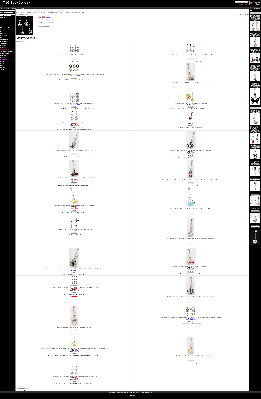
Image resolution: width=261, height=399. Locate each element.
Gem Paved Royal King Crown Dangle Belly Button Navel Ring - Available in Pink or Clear (74, 122)
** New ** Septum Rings (5, 49)
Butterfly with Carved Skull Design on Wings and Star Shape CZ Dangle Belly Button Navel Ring (255, 51)
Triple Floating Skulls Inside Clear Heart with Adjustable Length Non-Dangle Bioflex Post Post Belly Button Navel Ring (255, 227)
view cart (242, 4)
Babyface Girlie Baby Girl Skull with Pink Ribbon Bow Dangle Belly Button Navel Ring (255, 35)
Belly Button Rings (22, 10)
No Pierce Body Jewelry (5, 53)
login (240, 4)
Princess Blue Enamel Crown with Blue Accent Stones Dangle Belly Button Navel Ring (190, 208)
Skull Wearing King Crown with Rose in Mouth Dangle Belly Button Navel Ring (74, 150)
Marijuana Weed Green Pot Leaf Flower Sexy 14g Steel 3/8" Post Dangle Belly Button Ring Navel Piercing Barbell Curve (255, 210)
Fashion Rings (3, 55)
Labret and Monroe (4, 33)
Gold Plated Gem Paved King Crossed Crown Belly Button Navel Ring (190, 103)
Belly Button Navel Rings (5, 27)
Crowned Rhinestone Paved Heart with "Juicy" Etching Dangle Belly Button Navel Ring (74, 54)
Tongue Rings (3, 29)
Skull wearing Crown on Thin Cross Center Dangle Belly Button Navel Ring (74, 229)
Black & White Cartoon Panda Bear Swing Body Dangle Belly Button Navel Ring (255, 147)
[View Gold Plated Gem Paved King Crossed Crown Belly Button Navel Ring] (190, 107)
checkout (246, 4)
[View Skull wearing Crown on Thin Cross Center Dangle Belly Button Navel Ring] (74, 233)
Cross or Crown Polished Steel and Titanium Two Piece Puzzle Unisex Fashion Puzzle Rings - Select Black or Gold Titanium (74, 74)
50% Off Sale (2, 17)
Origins (1, 65)
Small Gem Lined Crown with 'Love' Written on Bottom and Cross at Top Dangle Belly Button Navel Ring (190, 238)
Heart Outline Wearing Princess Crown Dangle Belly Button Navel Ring (74, 327)
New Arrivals (2, 21)
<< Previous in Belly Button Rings (22, 14)
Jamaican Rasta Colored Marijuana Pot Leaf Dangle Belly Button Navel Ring (255, 111)
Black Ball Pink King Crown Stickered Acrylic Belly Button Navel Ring (190, 122)
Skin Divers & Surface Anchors (6, 51)
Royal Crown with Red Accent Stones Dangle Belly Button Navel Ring (190, 266)
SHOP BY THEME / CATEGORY (241, 6)
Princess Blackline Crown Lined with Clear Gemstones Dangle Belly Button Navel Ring (190, 150)
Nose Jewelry (3, 31)
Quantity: (41, 22)
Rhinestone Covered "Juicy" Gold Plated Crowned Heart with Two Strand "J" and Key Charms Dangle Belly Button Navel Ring (191, 317)
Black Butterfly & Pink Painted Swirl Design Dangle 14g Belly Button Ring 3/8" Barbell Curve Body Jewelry (255, 85)
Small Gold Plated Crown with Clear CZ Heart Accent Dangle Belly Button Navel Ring (191, 355)
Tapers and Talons (4, 43)
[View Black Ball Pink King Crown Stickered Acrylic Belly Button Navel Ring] (190, 126)
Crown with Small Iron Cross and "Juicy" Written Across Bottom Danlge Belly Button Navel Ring (191, 54)
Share (41, 24)
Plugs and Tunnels (4, 41)
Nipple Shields (3, 47)
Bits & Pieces (3, 57)
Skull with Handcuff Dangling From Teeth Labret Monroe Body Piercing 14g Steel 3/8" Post (255, 163)
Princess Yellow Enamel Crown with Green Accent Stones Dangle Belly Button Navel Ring (74, 205)
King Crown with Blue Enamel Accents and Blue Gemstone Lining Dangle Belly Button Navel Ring (190, 296)
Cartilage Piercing (4, 39)
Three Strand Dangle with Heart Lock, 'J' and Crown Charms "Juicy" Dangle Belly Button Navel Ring (74, 287)
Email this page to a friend (44, 26)
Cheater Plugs (3, 45)
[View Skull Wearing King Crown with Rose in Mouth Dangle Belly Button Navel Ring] (74, 154)
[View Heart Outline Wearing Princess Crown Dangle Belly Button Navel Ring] (74, 333)
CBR (1, 37)
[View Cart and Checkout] (257, 9)
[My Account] (21, 9)
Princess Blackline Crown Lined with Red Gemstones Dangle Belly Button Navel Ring (74, 177)
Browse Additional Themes (5, 24)
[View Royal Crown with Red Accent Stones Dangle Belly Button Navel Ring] (190, 272)
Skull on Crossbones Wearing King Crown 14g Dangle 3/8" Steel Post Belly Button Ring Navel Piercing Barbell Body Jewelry (74, 268)
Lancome (2, 63)
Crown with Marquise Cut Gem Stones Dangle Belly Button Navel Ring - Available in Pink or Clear (74, 376)
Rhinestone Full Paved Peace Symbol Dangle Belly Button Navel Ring (255, 194)
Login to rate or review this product (22, 388)
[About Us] (7, 9)
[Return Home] (2, 9)
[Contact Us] (14, 9)
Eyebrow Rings (3, 35)
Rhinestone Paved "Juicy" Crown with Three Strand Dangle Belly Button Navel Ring (74, 103)
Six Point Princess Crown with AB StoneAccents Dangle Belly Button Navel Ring (190, 82)
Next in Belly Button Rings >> (243, 14)
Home (17, 10)
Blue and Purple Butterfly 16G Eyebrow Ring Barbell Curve (255, 179)
